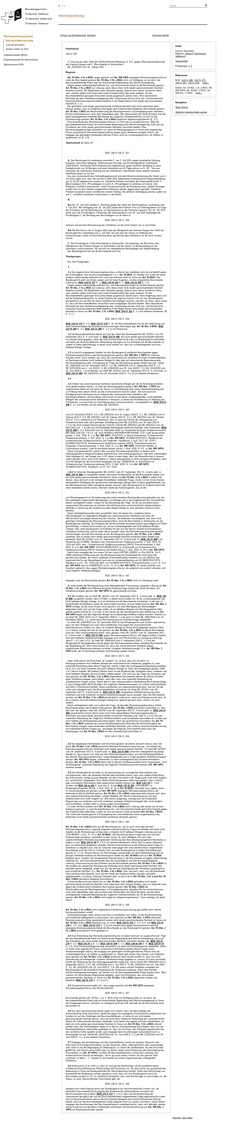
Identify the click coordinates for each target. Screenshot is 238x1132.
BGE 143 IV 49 (88, 842)
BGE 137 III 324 (126, 785)
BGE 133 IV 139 (99, 323)
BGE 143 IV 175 (74, 323)
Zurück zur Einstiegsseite (73, 35)
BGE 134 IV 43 (156, 943)
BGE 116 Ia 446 (86, 785)
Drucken (91, 35)
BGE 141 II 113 (105, 1094)
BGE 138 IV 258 (109, 943)
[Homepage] (26, 17)
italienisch (180, 56)
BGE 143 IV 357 (87, 282)
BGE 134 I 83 (143, 783)
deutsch (189, 53)
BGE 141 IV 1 (85, 943)
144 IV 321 (180, 83)
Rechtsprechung (71, 16)
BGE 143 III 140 (110, 282)
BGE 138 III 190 (134, 943)
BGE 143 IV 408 (111, 337)
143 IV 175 (199, 80)
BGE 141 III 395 (133, 282)
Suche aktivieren (205, 5)
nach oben (187, 1117)
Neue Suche (181, 107)
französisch (200, 53)
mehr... (206, 83)
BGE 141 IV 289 (93, 329)
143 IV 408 (187, 80)
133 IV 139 (193, 83)
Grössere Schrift (160, 35)
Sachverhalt (181, 61)
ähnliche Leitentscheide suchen (191, 112)
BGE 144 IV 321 (124, 311)
